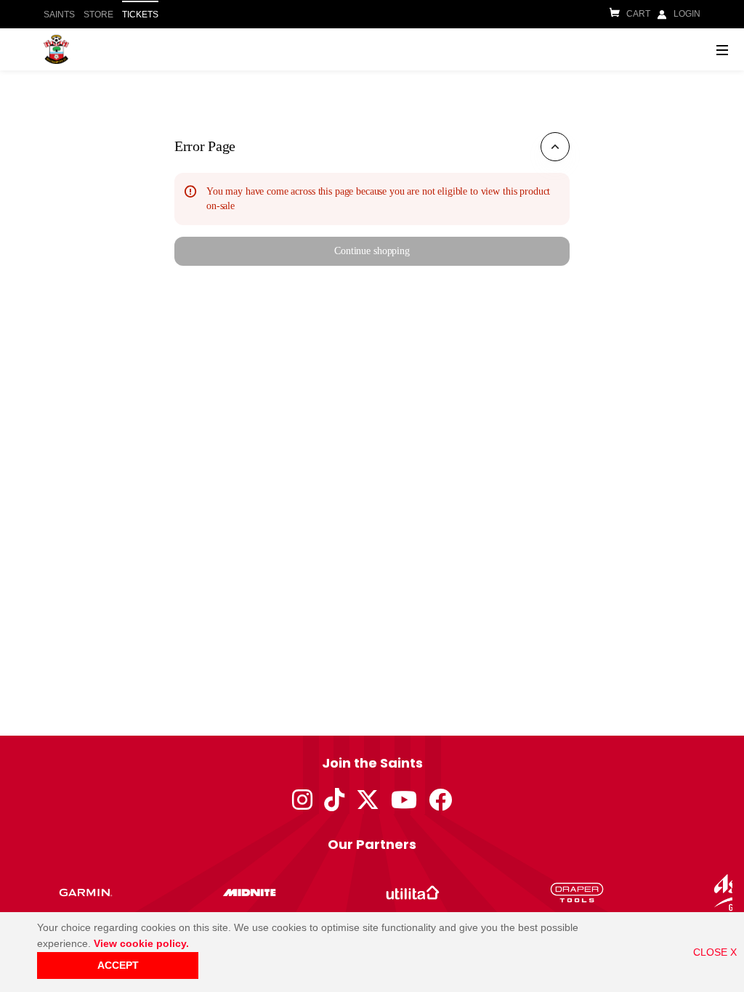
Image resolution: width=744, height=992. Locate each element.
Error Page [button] (204, 146)
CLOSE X (715, 952)
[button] (372, 251)
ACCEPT (118, 965)
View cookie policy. (141, 943)
